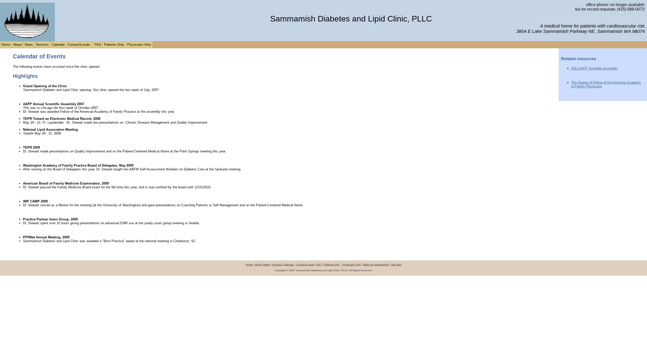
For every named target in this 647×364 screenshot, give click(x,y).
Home (6, 45)
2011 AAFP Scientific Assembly (594, 68)
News (29, 45)
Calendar (58, 45)
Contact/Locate (79, 45)
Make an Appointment (376, 264)
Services (42, 45)
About (17, 45)
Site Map (396, 264)
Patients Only (114, 45)
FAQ (97, 45)
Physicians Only (139, 45)
